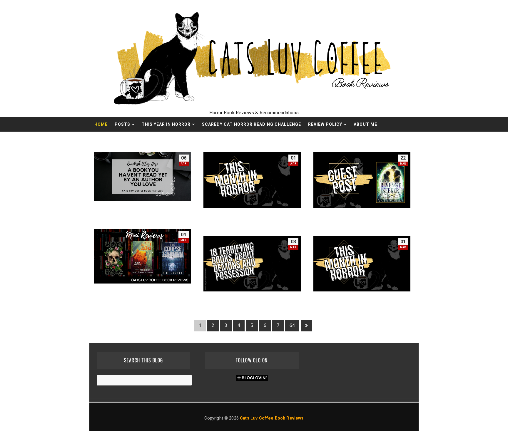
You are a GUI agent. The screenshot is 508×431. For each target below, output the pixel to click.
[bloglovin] (404, 139)
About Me (365, 124)
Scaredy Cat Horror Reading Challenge (251, 124)
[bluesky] (383, 139)
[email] (362, 139)
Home (101, 124)
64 (292, 325)
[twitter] (393, 139)
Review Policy (325, 124)
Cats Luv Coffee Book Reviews (271, 418)
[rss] (373, 139)
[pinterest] (414, 139)
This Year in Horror (166, 124)
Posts (122, 124)
